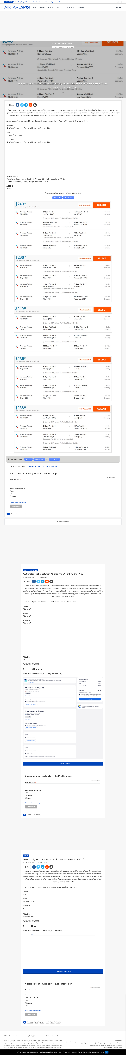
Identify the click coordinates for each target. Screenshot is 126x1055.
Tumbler (54, 466)
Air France (87, 1043)
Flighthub (76, 1042)
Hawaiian (106, 1043)
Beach (36, 1022)
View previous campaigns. (18, 502)
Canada (42, 7)
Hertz (116, 1049)
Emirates (97, 1043)
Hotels (61, 7)
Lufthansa (111, 1043)
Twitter (47, 466)
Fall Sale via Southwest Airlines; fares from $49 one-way (33, 2)
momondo (82, 1042)
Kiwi (110, 1042)
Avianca (93, 1043)
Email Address (15, 479)
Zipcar (120, 1049)
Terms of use (45, 1036)
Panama (13, 514)
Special (72, 7)
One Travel (114, 1042)
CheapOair (98, 1042)
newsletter (32, 466)
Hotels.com (104, 1045)
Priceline (71, 1042)
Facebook (40, 466)
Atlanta (26, 570)
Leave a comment (63, 521)
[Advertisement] (63, 25)
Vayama (120, 1042)
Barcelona (30, 1022)
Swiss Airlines (118, 1043)
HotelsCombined (111, 1045)
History (52, 1022)
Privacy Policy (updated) (32, 1036)
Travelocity (119, 1045)
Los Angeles (69, 47)
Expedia (87, 1042)
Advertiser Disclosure (16, 1036)
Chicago (61, 47)
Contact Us (55, 1036)
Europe (51, 7)
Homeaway (115, 1047)
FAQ (5, 1036)
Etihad (101, 1043)
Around (81, 7)
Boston (55, 47)
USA (34, 7)
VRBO (120, 1047)
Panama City (21, 514)
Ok (106, 1052)
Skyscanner (92, 1042)
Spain (58, 1022)
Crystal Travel (105, 1042)
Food (47, 1022)
